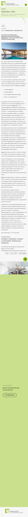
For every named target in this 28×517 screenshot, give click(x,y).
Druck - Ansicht (14, 253)
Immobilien (4, 238)
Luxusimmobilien (6, 240)
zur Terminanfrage (10, 395)
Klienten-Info (9, 30)
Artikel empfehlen (22, 253)
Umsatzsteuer (12, 238)
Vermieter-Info (18, 30)
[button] (2, 514)
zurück (7, 253)
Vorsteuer (20, 238)
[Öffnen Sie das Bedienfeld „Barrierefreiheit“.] (25, 259)
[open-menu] (26, 5)
